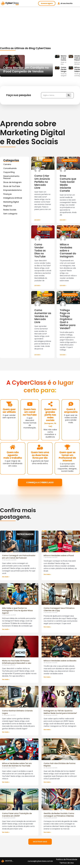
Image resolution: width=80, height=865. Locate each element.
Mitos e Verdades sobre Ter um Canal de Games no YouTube (17, 764)
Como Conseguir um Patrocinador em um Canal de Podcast (18, 556)
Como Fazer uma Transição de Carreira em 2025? (17, 814)
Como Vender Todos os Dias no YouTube (40, 250)
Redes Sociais (9, 209)
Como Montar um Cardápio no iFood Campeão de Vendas (26, 69)
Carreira (7, 164)
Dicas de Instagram (12, 182)
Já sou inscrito (66, 3)
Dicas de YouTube (11, 186)
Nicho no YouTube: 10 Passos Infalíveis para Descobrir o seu (16, 661)
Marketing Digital (11, 202)
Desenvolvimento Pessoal (11, 177)
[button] (40, 842)
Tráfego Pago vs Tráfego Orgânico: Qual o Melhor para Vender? (68, 319)
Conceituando (10, 168)
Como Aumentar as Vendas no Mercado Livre (42, 316)
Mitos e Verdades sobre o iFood (59, 555)
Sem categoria (10, 213)
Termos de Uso (67, 862)
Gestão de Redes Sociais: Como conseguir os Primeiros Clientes (59, 814)
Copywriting (9, 172)
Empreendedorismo (12, 190)
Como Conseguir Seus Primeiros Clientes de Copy (59, 609)
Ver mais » (5, 577)
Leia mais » (37, 220)
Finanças (7, 194)
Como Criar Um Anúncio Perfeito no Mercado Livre (42, 182)
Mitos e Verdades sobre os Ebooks (60, 660)
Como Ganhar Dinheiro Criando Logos (17, 711)
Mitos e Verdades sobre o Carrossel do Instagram (68, 250)
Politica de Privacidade (66, 859)
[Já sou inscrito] (59, 3)
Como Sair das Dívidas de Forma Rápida (59, 764)
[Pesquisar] (68, 95)
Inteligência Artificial (12, 198)
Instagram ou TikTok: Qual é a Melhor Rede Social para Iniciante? (60, 711)
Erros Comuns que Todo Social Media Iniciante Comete (68, 183)
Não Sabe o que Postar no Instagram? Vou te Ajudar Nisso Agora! (17, 610)
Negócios (7, 205)
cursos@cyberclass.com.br (40, 861)
